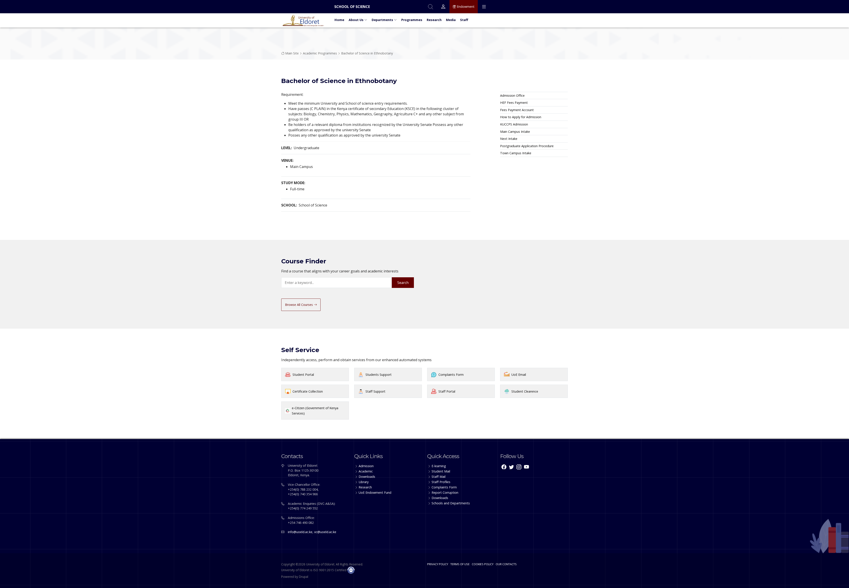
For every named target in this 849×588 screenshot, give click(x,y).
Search (403, 282)
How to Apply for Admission (520, 117)
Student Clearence (524, 391)
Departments (383, 20)
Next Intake (508, 139)
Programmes (411, 20)
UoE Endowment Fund (375, 492)
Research (434, 20)
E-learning (439, 466)
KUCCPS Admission (514, 124)
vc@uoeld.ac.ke (325, 532)
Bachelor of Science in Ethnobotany (367, 53)
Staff (464, 20)
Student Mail (441, 471)
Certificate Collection (308, 391)
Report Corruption (445, 492)
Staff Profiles (441, 482)
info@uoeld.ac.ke (300, 532)
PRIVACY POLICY (437, 564)
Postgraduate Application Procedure (527, 146)
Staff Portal (446, 391)
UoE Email (518, 374)
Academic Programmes (320, 53)
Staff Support (375, 391)
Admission (366, 466)
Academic (366, 471)
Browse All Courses (299, 305)
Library (364, 482)
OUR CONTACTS (506, 564)
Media (451, 20)
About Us (356, 20)
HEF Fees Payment (514, 102)
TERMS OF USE (460, 564)
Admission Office (512, 95)
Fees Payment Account (517, 110)
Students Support (378, 374)
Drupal (303, 577)
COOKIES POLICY (482, 564)
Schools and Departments (451, 503)
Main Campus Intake (515, 131)
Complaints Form (451, 374)
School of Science (352, 6)
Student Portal (303, 374)
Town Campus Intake (515, 153)
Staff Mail (439, 476)
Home (339, 20)
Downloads (367, 476)
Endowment (465, 6)
